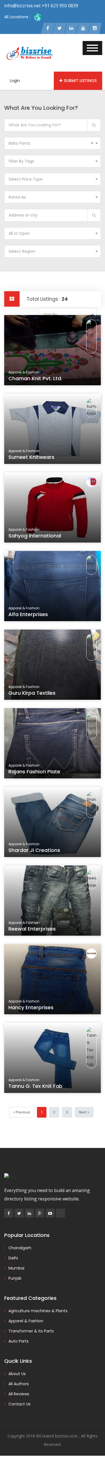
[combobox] (52, 143)
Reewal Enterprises (32, 928)
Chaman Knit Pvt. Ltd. (35, 378)
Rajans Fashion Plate (34, 771)
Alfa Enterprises (28, 614)
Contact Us (19, 1404)
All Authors (18, 1384)
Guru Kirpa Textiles (31, 692)
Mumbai (16, 1268)
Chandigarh (19, 1248)
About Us (17, 1374)
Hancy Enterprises (30, 1007)
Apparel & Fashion (25, 1321)
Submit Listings (80, 80)
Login (15, 80)
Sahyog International (34, 535)
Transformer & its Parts (31, 1331)
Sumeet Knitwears (31, 457)
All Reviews (18, 1394)
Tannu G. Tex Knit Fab (35, 1086)
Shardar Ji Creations (34, 850)
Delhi (13, 1258)
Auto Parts (18, 1341)
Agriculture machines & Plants (37, 1311)
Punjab (15, 1278)
